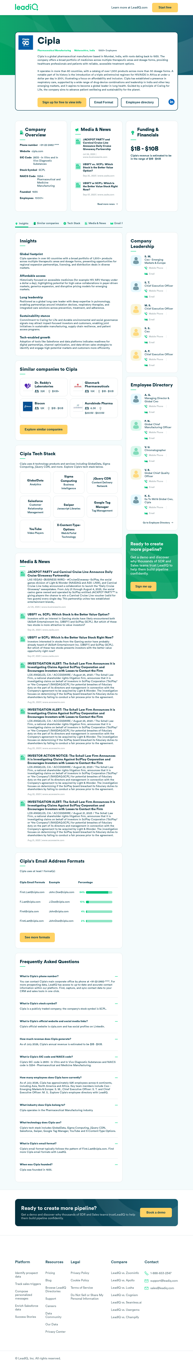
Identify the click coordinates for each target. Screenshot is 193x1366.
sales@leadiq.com (162, 1288)
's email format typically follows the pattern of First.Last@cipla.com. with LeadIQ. (67, 1147)
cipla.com (56, 1026)
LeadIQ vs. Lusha (122, 1287)
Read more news (106, 204)
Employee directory (140, 102)
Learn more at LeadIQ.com (129, 7)
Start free (165, 7)
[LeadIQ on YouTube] (176, 1358)
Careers (50, 1306)
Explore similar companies (44, 429)
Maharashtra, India (84, 50)
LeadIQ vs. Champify (125, 1317)
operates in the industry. (56, 1108)
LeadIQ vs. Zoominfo (125, 1273)
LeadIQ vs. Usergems (125, 1309)
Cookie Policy (80, 1280)
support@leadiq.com (164, 1280)
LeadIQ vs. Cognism (124, 1295)
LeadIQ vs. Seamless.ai (126, 1302)
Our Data (51, 1324)
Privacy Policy (80, 1273)
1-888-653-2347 (161, 1273)
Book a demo (155, 1212)
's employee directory (76, 1092)
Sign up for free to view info (61, 102)
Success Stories (25, 1316)
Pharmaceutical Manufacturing (64, 1110)
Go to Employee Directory (156, 523)
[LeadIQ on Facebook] (167, 1358)
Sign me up (143, 586)
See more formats (37, 937)
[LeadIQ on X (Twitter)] (169, 1358)
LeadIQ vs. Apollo (123, 1280)
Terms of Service (82, 1287)
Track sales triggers (28, 1284)
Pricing (50, 1273)
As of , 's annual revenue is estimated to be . (61, 1042)
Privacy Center (55, 1331)
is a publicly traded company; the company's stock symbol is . (63, 1006)
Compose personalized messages (23, 1295)
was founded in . (36, 1167)
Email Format (103, 102)
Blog (48, 1280)
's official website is (62, 1024)
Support (50, 1298)
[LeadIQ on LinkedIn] (172, 1358)
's (68, 1061)
